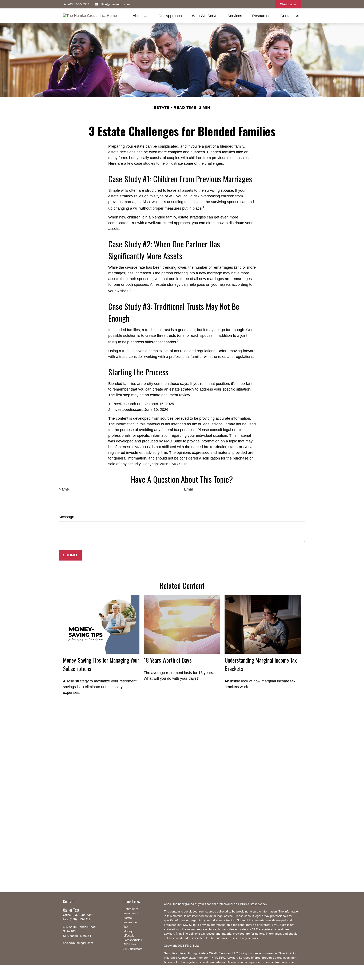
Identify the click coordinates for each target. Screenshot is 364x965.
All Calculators (132, 948)
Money (127, 931)
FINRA (213, 957)
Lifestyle (128, 935)
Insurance (130, 922)
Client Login (288, 4)
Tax (125, 926)
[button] (140, 16)
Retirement (130, 909)
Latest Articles (132, 940)
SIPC (221, 957)
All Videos (129, 944)
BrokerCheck (258, 904)
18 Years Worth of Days (168, 660)
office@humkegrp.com (115, 4)
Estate (127, 917)
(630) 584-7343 (78, 4)
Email (189, 489)
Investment (130, 913)
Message (66, 517)
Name (64, 489)
